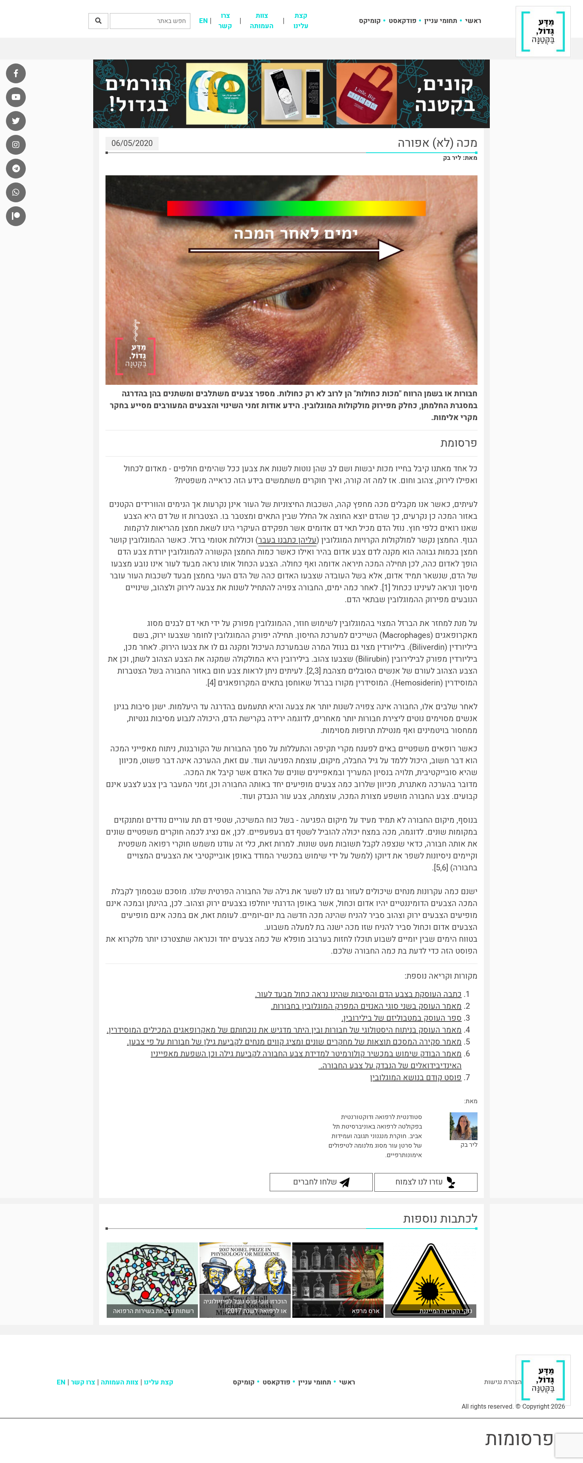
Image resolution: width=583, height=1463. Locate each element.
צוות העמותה (262, 21)
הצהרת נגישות (503, 1382)
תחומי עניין (440, 21)
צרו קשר (225, 21)
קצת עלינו (301, 21)
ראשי (473, 21)
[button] (98, 21)
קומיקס (370, 21)
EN (203, 21)
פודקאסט (402, 21)
